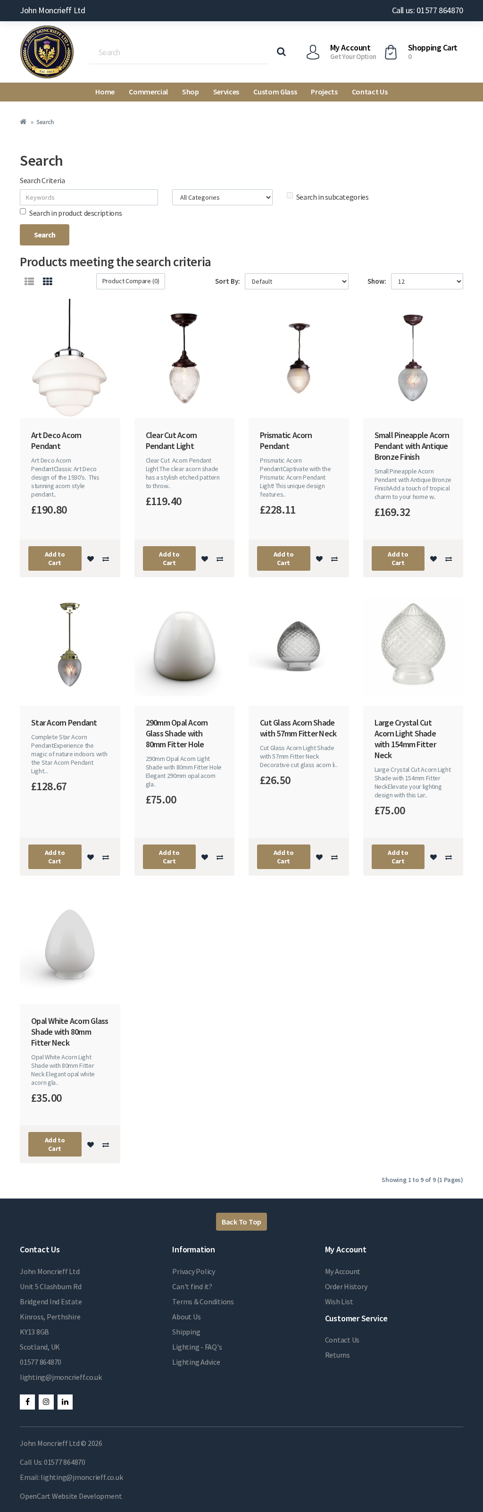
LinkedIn (65, 1402)
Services (226, 91)
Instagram (46, 1402)
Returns (337, 1355)
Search (44, 122)
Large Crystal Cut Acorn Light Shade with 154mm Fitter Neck (405, 738)
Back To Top (241, 1221)
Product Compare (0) (130, 281)
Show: (376, 281)
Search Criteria (42, 180)
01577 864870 (40, 1362)
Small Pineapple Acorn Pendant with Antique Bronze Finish (412, 446)
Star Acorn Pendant (64, 722)
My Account (343, 1271)
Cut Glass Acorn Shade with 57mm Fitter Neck (298, 728)
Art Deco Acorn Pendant (56, 440)
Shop (190, 91)
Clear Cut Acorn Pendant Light (171, 440)
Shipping (186, 1331)
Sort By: (227, 281)
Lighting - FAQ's (197, 1347)
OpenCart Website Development (71, 1496)
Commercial (148, 91)
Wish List (339, 1301)
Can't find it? (192, 1286)
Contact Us (370, 91)
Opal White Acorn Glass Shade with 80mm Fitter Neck (69, 1031)
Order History (346, 1286)
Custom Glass (275, 91)
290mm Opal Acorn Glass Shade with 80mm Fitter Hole (177, 733)
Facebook (27, 1402)
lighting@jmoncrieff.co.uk (61, 1377)
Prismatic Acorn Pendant (286, 440)
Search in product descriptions (75, 213)
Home (105, 91)
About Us (186, 1316)
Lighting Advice (196, 1362)
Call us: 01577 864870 (427, 10)
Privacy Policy (193, 1271)
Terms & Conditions (203, 1301)
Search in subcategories (332, 197)
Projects (324, 91)
